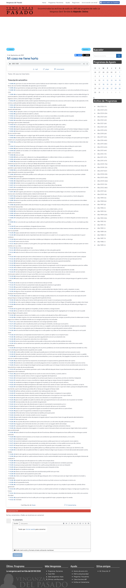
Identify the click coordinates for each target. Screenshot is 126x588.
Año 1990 (101, 228)
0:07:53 (12, 196)
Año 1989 (101, 231)
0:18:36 (12, 337)
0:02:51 (12, 124)
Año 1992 (101, 221)
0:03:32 (12, 131)
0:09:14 (12, 213)
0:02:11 (12, 116)
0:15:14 (12, 291)
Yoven (34, 505)
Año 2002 (102, 187)
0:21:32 (12, 376)
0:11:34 (12, 248)
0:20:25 (12, 361)
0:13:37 (12, 272)
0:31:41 (12, 500)
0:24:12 (12, 404)
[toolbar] (76, 523)
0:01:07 (12, 101)
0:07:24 (12, 187)
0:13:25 (12, 270)
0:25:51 (12, 424)
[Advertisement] (63, 31)
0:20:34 (12, 363)
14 (115, 80)
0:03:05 (12, 127)
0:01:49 (12, 111)
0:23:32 (12, 397)
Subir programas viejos (55, 577)
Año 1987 (101, 238)
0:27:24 (12, 443)
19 (107, 84)
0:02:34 (12, 120)
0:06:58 (12, 183)
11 (103, 80)
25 (103, 88)
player (47, 69)
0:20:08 (12, 356)
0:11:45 (12, 250)
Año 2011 (102, 157)
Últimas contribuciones (55, 579)
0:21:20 (12, 374)
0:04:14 (12, 142)
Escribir (16, 523)
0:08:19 (12, 200)
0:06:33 (12, 178)
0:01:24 (12, 105)
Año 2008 (102, 167)
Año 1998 (102, 201)
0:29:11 (12, 465)
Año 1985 (101, 245)
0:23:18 (12, 395)
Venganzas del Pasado (14, 2)
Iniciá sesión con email (89, 2)
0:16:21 (12, 309)
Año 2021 (102, 123)
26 (107, 88)
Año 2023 (102, 117)
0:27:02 (12, 439)
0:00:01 (12, 83)
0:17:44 (12, 326)
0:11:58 (12, 252)
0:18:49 (12, 339)
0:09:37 (12, 218)
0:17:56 (12, 328)
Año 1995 (101, 211)
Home (44, 2)
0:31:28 (12, 497)
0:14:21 (12, 283)
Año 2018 (102, 133)
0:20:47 (12, 365)
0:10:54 (12, 239)
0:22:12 (12, 382)
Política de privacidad (81, 574)
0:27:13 (12, 441)
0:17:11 (12, 322)
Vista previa (24, 523)
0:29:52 (12, 471)
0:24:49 (12, 411)
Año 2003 (102, 184)
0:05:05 (12, 155)
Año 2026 (102, 106)
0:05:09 (12, 157)
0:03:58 (12, 137)
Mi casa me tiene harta (22, 58)
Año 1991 (101, 225)
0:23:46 (12, 400)
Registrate (75, 2)
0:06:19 (12, 174)
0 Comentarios (71, 505)
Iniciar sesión (30, 529)
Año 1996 (101, 208)
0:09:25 (12, 215)
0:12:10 (12, 256)
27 (111, 88)
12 (107, 80)
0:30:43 (12, 482)
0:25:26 (12, 417)
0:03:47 (12, 135)
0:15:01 (12, 289)
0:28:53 (12, 463)
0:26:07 (12, 426)
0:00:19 (12, 88)
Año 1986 (101, 242)
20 (111, 84)
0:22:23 (12, 384)
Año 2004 (102, 181)
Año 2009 (102, 164)
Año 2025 (102, 110)
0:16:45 (12, 315)
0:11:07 (12, 241)
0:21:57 (12, 380)
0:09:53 (12, 222)
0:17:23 (12, 324)
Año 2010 (102, 160)
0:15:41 (12, 300)
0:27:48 (12, 448)
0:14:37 (12, 285)
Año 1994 (102, 214)
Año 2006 (102, 174)
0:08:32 (12, 205)
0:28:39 (12, 460)
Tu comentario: (18, 520)
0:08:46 (12, 209)
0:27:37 (12, 445)
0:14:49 (12, 287)
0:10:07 (12, 226)
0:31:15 (12, 493)
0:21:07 (12, 369)
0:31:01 (12, 489)
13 (111, 80)
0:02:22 (12, 118)
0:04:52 (12, 150)
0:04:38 (12, 148)
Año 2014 (102, 147)
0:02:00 (12, 114)
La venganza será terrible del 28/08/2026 (23, 571)
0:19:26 (12, 348)
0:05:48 (12, 166)
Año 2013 (102, 150)
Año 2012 (102, 154)
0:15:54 (12, 302)
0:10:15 (12, 228)
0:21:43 (12, 378)
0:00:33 (12, 90)
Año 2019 (102, 130)
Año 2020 (102, 127)
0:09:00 (12, 211)
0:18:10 (12, 330)
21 (115, 84)
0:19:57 (12, 354)
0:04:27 (12, 146)
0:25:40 (12, 421)
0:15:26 (12, 296)
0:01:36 (12, 107)
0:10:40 (12, 235)
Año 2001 (101, 191)
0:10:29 (12, 233)
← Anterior (10, 49)
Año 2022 (102, 120)
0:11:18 (12, 243)
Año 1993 (102, 218)
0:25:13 (12, 415)
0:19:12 (12, 343)
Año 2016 (102, 140)
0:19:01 (12, 341)
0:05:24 (12, 159)
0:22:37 (12, 387)
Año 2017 (102, 137)
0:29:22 (12, 467)
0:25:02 (12, 413)
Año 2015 (102, 144)
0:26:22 (12, 428)
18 (103, 84)
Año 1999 (101, 198)
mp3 (36, 69)
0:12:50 (12, 263)
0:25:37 (12, 419)
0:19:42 (12, 352)
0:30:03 (12, 474)
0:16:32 (12, 311)
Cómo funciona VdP (80, 579)
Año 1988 (101, 235)
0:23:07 (12, 393)
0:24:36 (12, 408)
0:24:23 (12, 406)
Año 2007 (102, 171)
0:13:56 (12, 276)
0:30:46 (12, 484)
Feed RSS (51, 574)
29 (119, 88)
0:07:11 (12, 185)
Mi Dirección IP (105, 571)
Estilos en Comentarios (81, 582)
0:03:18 (12, 129)
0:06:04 (12, 170)
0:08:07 (12, 198)
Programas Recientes (55, 2)
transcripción (60, 69)
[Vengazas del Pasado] (19, 14)
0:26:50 (12, 437)
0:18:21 (12, 335)
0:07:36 (12, 192)
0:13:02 (12, 265)
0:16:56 (12, 317)
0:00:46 (12, 94)
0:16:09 (12, 304)
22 (119, 84)
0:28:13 (12, 454)
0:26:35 (12, 432)
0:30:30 (12, 480)
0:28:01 (12, 450)
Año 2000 (102, 194)
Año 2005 (102, 177)
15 (119, 80)
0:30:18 (12, 476)
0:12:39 (12, 261)
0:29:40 (12, 469)
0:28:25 (12, 456)
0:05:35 (12, 161)
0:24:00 (12, 402)
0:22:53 (12, 391)
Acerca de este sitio (81, 571)
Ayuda (68, 2)
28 (115, 88)
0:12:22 (12, 259)
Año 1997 (101, 204)
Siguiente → (86, 49)
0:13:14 (12, 267)
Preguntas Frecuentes (81, 577)
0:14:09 (12, 278)
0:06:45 (12, 181)
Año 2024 (102, 113)
